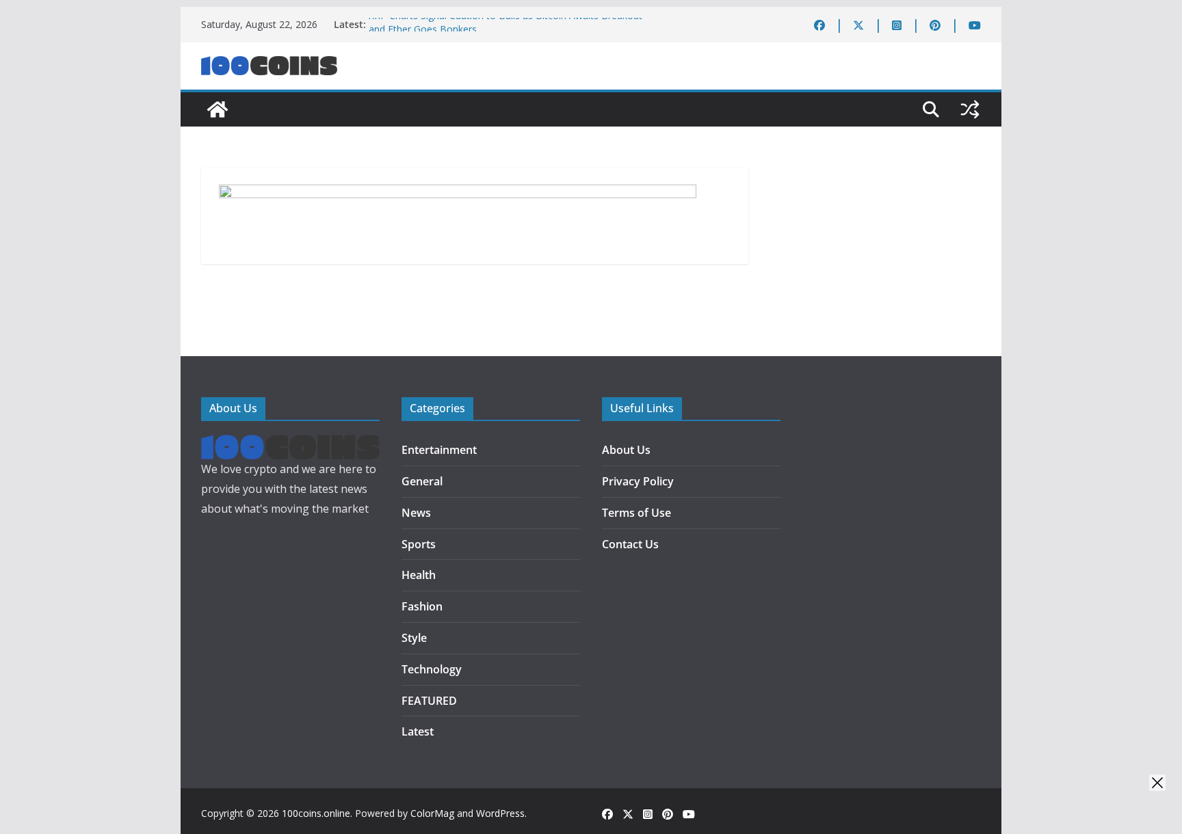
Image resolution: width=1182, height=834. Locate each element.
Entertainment (439, 449)
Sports (419, 544)
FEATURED (429, 700)
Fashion (422, 606)
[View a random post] (970, 109)
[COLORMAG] (290, 444)
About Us (626, 449)
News (416, 512)
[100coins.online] (217, 109)
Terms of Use (636, 512)
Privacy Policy (638, 481)
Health (419, 574)
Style (414, 637)
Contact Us (630, 544)
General (422, 481)
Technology (432, 669)
